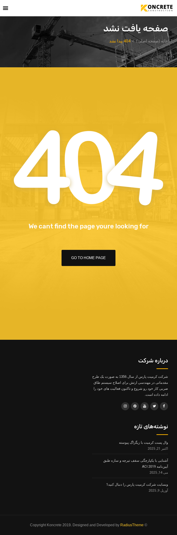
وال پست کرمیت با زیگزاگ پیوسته (143, 442)
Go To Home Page (88, 258)
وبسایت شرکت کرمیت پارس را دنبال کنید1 (137, 484)
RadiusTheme (132, 525)
